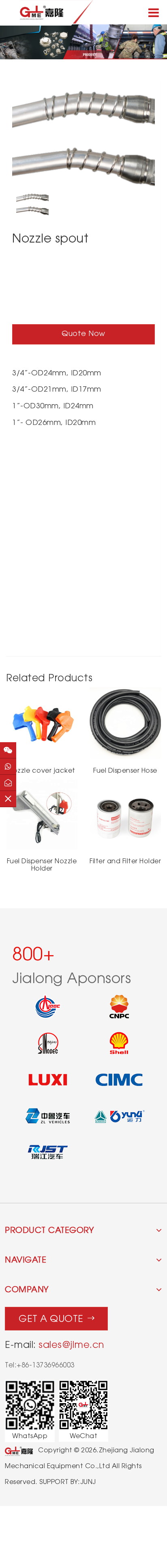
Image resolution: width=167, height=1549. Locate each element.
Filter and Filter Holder (125, 861)
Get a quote (51, 1318)
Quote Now (83, 333)
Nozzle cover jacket (41, 770)
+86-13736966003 (46, 1365)
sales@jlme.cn (71, 1344)
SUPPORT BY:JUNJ (67, 1482)
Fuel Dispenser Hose (125, 770)
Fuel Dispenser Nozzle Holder (42, 864)
